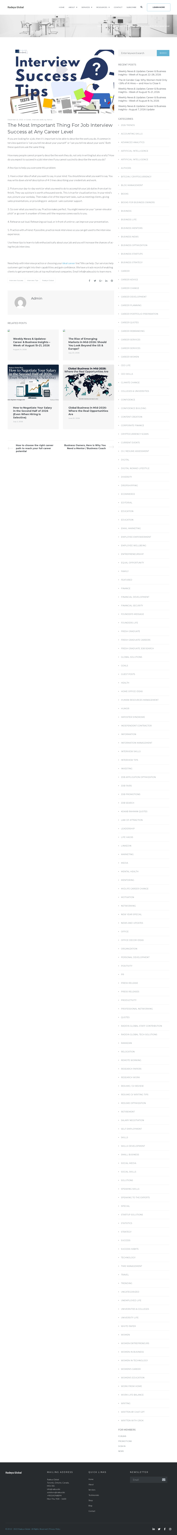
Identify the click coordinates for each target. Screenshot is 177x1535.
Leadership (128, 828)
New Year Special (131, 914)
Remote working (131, 1060)
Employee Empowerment (136, 537)
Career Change (130, 288)
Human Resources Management (139, 700)
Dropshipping (129, 485)
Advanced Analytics (133, 142)
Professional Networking (137, 1009)
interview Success (16, 280)
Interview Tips (129, 760)
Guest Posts (128, 674)
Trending (126, 1283)
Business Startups (132, 254)
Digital (125, 460)
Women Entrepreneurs (135, 1343)
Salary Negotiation (132, 1120)
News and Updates (132, 923)
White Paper (128, 1326)
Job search (127, 803)
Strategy (126, 1232)
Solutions (127, 1180)
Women (125, 1335)
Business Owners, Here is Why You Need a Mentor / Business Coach (85, 447)
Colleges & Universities (135, 391)
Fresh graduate (130, 631)
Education (127, 511)
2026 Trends (128, 125)
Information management (136, 743)
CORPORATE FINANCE (132, 425)
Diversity (126, 477)
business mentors (132, 228)
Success (125, 1240)
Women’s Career (131, 1369)
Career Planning (131, 305)
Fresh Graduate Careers (135, 640)
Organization (129, 949)
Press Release (129, 983)
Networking (128, 906)
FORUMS (122, 1436)
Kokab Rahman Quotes (134, 811)
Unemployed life (131, 1300)
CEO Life (126, 365)
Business (126, 211)
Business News (130, 236)
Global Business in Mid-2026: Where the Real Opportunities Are (88, 411)
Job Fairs (126, 786)
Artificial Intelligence (134, 151)
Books (124, 194)
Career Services (130, 339)
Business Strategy (132, 262)
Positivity (126, 966)
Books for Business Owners (138, 202)
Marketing (127, 854)
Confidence (128, 399)
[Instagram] (170, 1529)
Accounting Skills (132, 134)
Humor (125, 708)
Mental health (130, 871)
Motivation (127, 897)
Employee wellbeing (133, 545)
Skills (124, 1137)
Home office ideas (132, 691)
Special (125, 1206)
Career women (130, 357)
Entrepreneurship (132, 554)
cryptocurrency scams (135, 434)
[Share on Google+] (100, 280)
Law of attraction (132, 820)
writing (125, 1403)
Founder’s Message (132, 614)
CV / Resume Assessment (135, 451)
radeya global (48, 280)
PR (122, 974)
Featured (126, 580)
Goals (124, 665)
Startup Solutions (132, 1214)
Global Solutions (131, 657)
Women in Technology (134, 1360)
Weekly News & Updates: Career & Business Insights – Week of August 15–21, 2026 (31, 342)
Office (125, 931)
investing (126, 768)
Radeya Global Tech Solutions (139, 1034)
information (128, 734)
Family (125, 571)
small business (130, 1154)
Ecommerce (128, 494)
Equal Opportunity (132, 562)
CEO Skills (127, 374)
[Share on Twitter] (95, 280)
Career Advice (129, 279)
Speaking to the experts (135, 1197)
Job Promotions (130, 794)
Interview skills (38, 120)
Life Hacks (127, 837)
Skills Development (133, 1146)
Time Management (131, 1266)
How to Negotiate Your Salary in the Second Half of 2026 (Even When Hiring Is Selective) (32, 412)
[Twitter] (159, 1529)
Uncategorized (130, 1292)
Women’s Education (133, 1377)
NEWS (121, 1451)
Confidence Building (133, 408)
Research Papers (131, 1069)
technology (128, 1257)
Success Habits (130, 1249)
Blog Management (132, 185)
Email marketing (131, 528)
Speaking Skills (130, 1189)
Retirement (128, 1112)
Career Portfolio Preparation (139, 314)
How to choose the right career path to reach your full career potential (34, 448)
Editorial (126, 502)
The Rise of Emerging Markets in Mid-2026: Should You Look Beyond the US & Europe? (87, 343)
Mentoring (127, 880)
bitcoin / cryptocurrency (136, 176)
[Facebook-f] (164, 1529)
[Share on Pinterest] (112, 280)
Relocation (128, 1051)
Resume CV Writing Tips (134, 1094)
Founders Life (129, 623)
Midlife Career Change (135, 888)
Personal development (135, 957)
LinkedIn (126, 846)
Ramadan (126, 1043)
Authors (126, 168)
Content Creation (131, 417)
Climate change (130, 382)
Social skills (128, 1172)
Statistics (126, 1223)
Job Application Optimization (138, 777)
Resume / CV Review (132, 1086)
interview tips (32, 280)
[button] (158, 7)
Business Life (129, 219)
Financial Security (132, 605)
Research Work (130, 1077)
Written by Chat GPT (133, 1412)
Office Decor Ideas (132, 940)
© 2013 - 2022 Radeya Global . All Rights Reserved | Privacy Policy (33, 1529)
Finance (125, 588)
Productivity (128, 1000)
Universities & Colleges (135, 1309)
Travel (125, 1274)
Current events (130, 442)
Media (124, 863)
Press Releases (130, 991)
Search (163, 53)
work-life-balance (132, 1395)
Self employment (131, 1129)
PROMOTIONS (125, 1441)
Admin (49, 120)
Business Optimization (134, 245)
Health (125, 683)
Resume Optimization (133, 1103)
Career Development (133, 297)
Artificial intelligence (134, 159)
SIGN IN (121, 1446)
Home (99, 26)
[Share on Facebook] (89, 280)
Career (28, 120)
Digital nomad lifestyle (135, 468)
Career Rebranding (133, 331)
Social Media (128, 1163)
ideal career (68, 263)
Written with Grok (132, 1420)
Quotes (125, 1017)
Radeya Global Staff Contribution (141, 1026)
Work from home (131, 1386)
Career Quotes (130, 322)
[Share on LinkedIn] (106, 280)
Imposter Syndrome (133, 717)
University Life (130, 1317)
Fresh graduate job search (137, 648)
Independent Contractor (136, 725)
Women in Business (132, 1352)
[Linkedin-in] (153, 1529)
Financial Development (135, 597)
